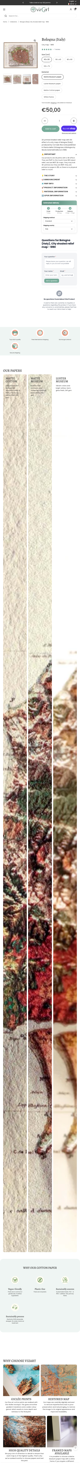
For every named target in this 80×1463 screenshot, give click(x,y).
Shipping (53, 103)
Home (5, 22)
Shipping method (49, 217)
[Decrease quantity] (45, 121)
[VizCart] (40, 9)
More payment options (69, 133)
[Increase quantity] (74, 121)
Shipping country (48, 225)
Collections (13, 22)
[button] (59, 154)
